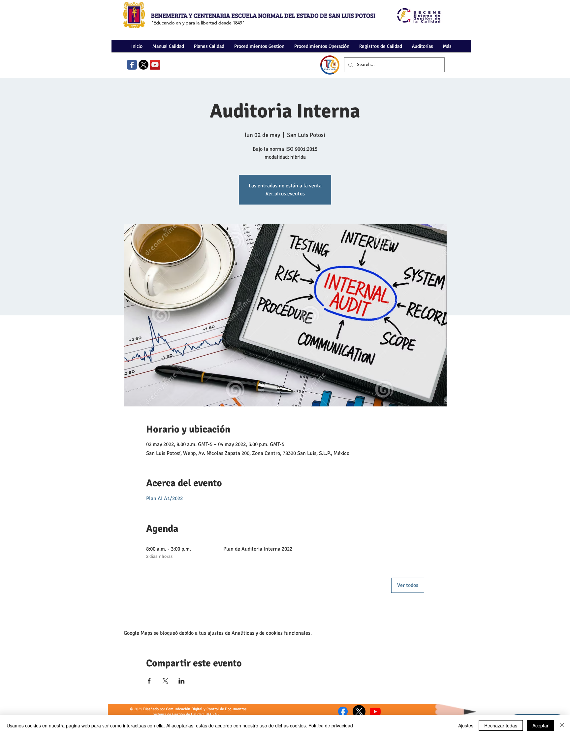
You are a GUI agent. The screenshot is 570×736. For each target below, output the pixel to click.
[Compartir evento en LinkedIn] (181, 681)
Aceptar (540, 725)
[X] (143, 65)
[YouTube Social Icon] (155, 65)
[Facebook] (342, 711)
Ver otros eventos (285, 193)
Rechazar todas (500, 725)
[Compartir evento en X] (165, 681)
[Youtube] (375, 711)
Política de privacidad (330, 725)
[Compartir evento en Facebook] (149, 681)
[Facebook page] (132, 65)
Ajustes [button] (465, 725)
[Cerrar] (562, 725)
